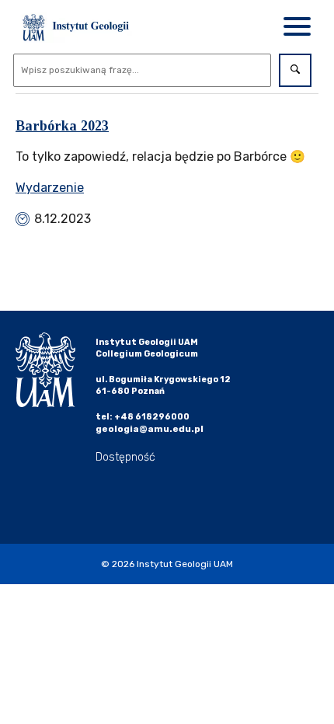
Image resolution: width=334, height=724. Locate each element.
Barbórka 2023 (62, 126)
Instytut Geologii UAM (185, 564)
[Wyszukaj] (295, 70)
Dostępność (125, 457)
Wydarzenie (50, 187)
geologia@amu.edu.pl (150, 428)
